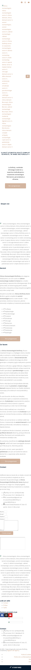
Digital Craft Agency (13, 650)
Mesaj (2, 530)
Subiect (2, 519)
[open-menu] (28, 76)
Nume (2, 512)
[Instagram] (25, 2)
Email (2, 514)
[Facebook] (21, 2)
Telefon (2, 517)
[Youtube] (28, 2)
